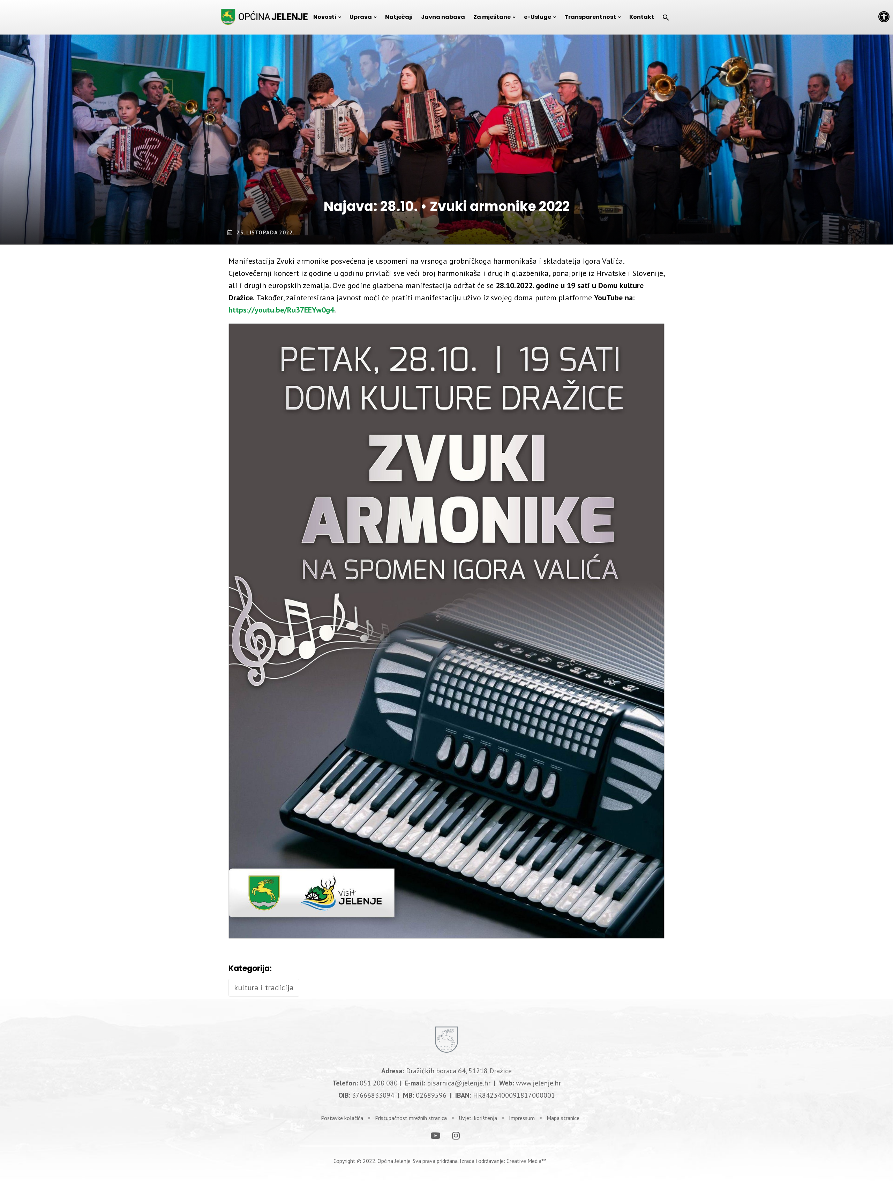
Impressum (522, 1117)
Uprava (361, 17)
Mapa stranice (563, 1117)
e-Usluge (537, 17)
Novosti (324, 17)
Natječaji (399, 17)
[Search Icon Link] (666, 17)
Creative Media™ (526, 1160)
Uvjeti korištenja (478, 1117)
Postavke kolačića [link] (342, 1117)
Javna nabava (443, 17)
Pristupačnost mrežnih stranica (411, 1117)
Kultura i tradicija (264, 987)
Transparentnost (590, 17)
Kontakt (641, 17)
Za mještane (492, 17)
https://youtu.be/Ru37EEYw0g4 (281, 310)
